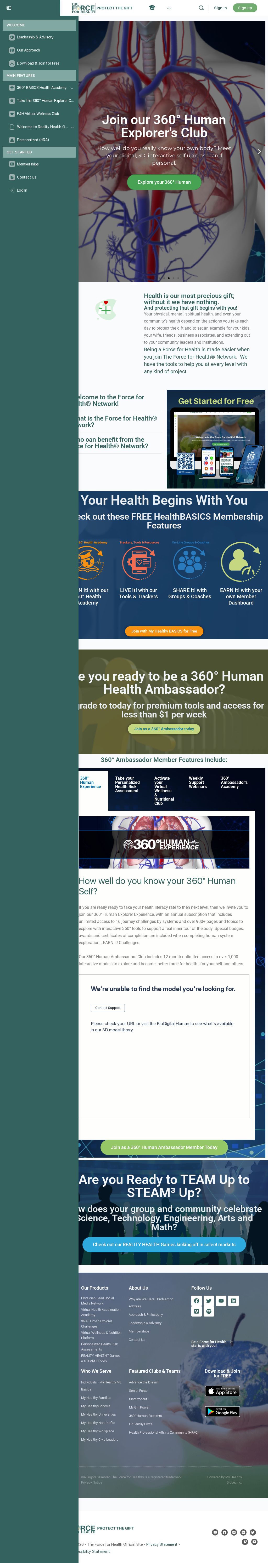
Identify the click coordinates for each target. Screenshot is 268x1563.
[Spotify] (209, 1311)
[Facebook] (196, 1301)
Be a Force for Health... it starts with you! (212, 1344)
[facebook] (224, 1532)
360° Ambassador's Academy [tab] (234, 782)
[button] (259, 151)
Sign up (245, 8)
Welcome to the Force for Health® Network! (105, 400)
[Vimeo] (196, 1311)
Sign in (220, 8)
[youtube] (254, 1542)
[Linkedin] (233, 1301)
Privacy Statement (161, 1544)
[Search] (201, 8)
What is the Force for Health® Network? (112, 422)
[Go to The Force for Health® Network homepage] (102, 7)
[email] (215, 1532)
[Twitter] (209, 1301)
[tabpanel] (164, 975)
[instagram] (234, 1532)
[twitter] (253, 1532)
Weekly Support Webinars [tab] (198, 782)
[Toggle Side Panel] (9, 8)
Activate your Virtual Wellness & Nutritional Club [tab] (164, 791)
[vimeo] (245, 1542)
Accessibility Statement (90, 1551)
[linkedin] (243, 1532)
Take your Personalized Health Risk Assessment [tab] (127, 784)
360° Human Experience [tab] (90, 782)
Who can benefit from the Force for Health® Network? (107, 443)
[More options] (169, 8)
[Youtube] (221, 1301)
